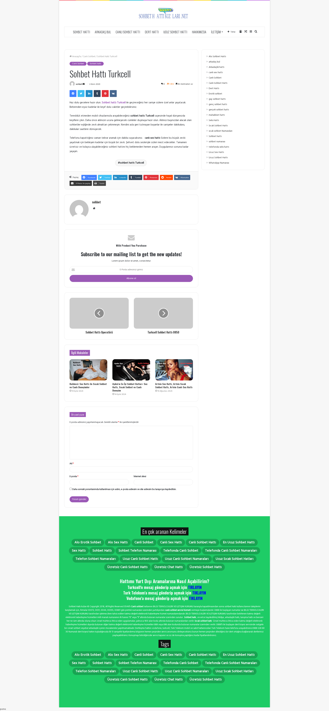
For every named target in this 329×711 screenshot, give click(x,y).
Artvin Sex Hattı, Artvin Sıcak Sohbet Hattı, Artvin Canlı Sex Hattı (173, 385)
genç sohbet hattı (218, 104)
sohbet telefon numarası (137, 550)
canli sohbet (144, 542)
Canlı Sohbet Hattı (128, 32)
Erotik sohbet (215, 94)
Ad (72, 463)
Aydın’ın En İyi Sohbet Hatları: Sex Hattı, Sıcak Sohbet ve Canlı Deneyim (129, 387)
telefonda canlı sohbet (180, 550)
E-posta (74, 476)
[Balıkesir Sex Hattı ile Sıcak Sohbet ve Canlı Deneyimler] (88, 369)
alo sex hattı (118, 542)
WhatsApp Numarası (219, 163)
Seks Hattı (214, 120)
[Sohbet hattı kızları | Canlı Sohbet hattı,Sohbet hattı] (164, 13)
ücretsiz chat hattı (168, 567)
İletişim (216, 32)
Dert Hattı (152, 32)
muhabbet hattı (217, 115)
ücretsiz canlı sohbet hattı (127, 567)
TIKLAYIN (195, 587)
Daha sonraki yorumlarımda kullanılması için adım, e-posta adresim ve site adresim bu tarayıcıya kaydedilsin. (124, 489)
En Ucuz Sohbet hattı (239, 542)
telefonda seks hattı (219, 147)
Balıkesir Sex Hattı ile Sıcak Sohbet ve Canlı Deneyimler (88, 385)
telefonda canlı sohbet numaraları (231, 550)
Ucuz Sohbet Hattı (175, 32)
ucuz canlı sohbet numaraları (187, 559)
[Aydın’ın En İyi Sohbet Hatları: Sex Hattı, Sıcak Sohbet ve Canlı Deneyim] (131, 369)
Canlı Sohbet (89, 56)
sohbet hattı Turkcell (132, 163)
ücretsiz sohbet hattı (206, 567)
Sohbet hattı (81, 32)
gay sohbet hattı (217, 99)
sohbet (79, 84)
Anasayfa (76, 56)
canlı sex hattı (216, 72)
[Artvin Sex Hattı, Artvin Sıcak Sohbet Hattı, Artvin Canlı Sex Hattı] (174, 369)
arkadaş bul (103, 32)
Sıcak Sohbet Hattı (218, 126)
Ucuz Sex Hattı (216, 152)
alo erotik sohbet (88, 542)
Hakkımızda (199, 32)
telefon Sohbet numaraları (96, 559)
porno (3, 709)
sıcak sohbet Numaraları (220, 131)
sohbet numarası (217, 141)
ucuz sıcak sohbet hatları (234, 559)
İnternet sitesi (140, 476)
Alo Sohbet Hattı (217, 56)
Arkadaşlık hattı (216, 67)
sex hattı (79, 550)
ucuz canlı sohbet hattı (140, 559)
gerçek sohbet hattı (219, 110)
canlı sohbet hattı (202, 542)
